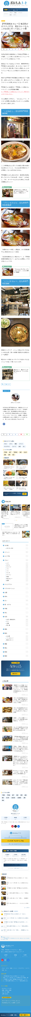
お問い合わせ (16, 868)
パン (16, 570)
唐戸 (10, 452)
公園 (16, 623)
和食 (16, 576)
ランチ (16, 572)
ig (12, 826)
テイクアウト (7, 446)
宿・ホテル (16, 604)
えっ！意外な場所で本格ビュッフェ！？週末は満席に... (16, 926)
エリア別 (16, 556)
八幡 (24, 797)
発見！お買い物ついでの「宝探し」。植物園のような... (16, 930)
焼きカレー (16, 578)
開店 (16, 656)
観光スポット (17, 640)
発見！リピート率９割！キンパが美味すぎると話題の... (16, 918)
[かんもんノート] (15, 5)
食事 (17, 580)
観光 (15, 12)
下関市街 (15, 452)
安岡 (9, 454)
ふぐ (16, 563)
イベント (20, 12)
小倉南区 (19, 797)
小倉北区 (13, 797)
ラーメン (16, 574)
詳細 (24, 493)
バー (16, 569)
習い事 (16, 625)
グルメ (11, 12)
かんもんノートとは (6, 988)
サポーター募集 (5, 992)
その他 (16, 545)
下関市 (3, 795)
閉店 (16, 652)
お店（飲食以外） (17, 619)
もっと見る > (27, 907)
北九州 (25, 452)
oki (3, 384)
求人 (16, 612)
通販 (16, 644)
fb (18, 826)
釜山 (16, 648)
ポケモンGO (16, 548)
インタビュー (16, 638)
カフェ (15, 14)
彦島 (5, 454)
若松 (3, 800)
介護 (16, 592)
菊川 (13, 454)
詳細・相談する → (25, 1015)
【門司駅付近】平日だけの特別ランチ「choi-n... (15, 914)
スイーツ (14, 446)
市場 (16, 608)
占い (24, 446)
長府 (21, 452)
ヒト (16, 621)
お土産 (16, 636)
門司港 (5, 452)
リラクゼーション (16, 588)
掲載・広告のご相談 (6, 990)
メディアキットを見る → (15, 865)
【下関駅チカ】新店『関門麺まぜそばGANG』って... (16, 922)
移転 (16, 629)
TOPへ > (25, 9)
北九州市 (8, 384)
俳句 (16, 596)
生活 (11, 14)
